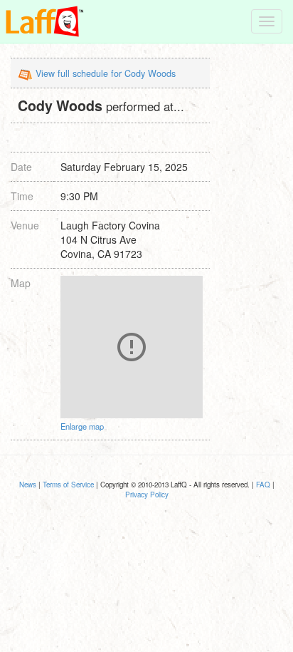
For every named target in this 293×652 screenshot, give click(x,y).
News (27, 485)
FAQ (263, 485)
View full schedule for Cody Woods (106, 73)
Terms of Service (68, 485)
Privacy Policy (147, 495)
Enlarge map (82, 426)
